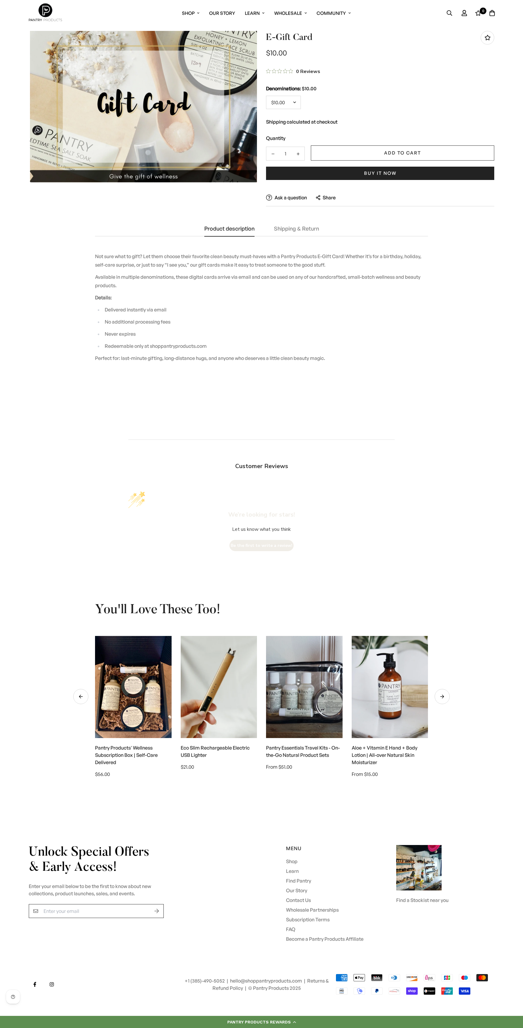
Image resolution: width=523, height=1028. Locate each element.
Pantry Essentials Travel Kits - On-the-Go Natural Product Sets (303, 751)
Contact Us (298, 900)
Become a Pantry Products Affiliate (324, 939)
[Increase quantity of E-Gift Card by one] (297, 154)
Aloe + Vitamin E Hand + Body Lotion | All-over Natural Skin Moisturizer (384, 755)
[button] (261, 1022)
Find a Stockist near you (422, 900)
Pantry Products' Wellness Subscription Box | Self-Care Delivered (126, 755)
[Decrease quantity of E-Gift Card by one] (272, 154)
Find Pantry (298, 881)
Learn (252, 13)
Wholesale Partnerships (312, 910)
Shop (188, 13)
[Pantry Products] (45, 13)
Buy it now (380, 173)
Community (331, 13)
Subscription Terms (308, 920)
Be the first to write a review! (261, 545)
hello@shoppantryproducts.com (266, 981)
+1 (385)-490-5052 (205, 981)
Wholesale (288, 13)
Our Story (222, 13)
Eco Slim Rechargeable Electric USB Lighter (215, 751)
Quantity (275, 138)
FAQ (290, 929)
